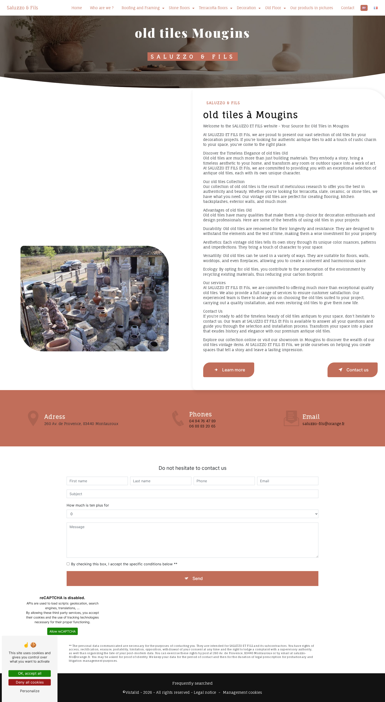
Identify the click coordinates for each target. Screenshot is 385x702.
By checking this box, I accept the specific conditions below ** (124, 564)
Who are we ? (102, 8)
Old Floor (273, 8)
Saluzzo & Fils (22, 7)
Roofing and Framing (141, 8)
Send (197, 578)
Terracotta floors (213, 8)
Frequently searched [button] (192, 683)
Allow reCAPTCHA (62, 631)
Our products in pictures (311, 8)
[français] (375, 8)
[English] (364, 8)
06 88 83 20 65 (202, 426)
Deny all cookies (30, 682)
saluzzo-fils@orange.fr (324, 423)
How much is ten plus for (88, 505)
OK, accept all (29, 673)
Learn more (233, 369)
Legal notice (205, 692)
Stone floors (179, 8)
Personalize (29, 691)
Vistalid (132, 692)
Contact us (357, 369)
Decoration (246, 8)
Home (77, 8)
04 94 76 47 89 (202, 421)
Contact (347, 8)
